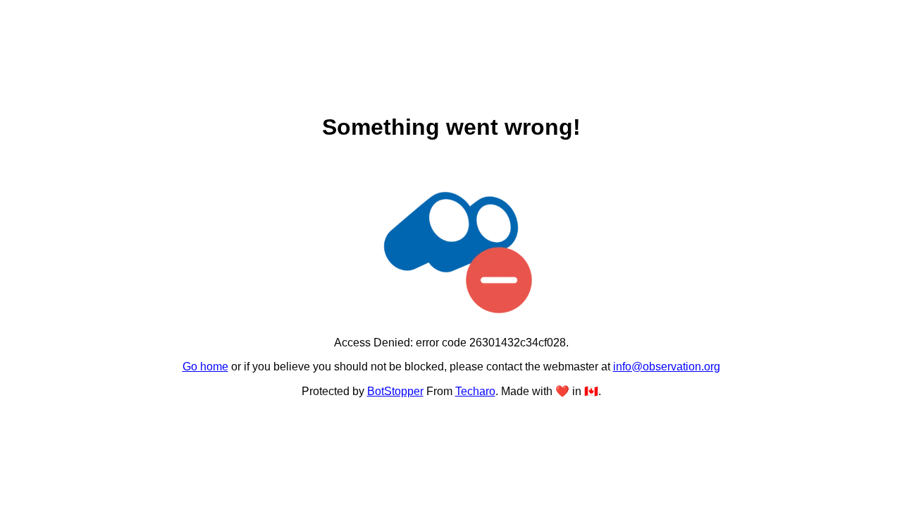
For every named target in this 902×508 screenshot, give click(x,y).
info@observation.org (666, 367)
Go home (205, 367)
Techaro (475, 391)
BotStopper (395, 391)
